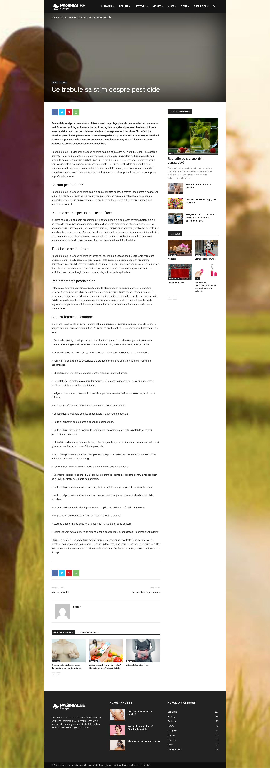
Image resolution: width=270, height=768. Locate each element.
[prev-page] (53, 674)
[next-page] (58, 674)
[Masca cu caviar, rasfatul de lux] (117, 745)
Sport (171, 153)
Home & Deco (174, 279)
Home (54, 17)
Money (157, 6)
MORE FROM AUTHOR (87, 632)
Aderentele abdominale (137, 665)
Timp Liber (200, 6)
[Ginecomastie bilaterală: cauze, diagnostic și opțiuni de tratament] (69, 650)
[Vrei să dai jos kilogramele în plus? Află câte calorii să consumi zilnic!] (106, 650)
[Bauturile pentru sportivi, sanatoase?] (193, 136)
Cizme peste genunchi (205, 259)
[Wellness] (180, 248)
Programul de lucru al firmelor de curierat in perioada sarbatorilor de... (201, 217)
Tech (184, 6)
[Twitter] (62, 112)
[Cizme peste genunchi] (207, 248)
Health (123, 6)
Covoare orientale (176, 282)
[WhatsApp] (76, 112)
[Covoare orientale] (180, 272)
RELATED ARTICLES (63, 632)
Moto (198, 255)
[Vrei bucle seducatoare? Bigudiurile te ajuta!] (117, 730)
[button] (214, 6)
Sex (197, 279)
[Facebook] (55, 112)
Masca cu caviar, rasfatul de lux (144, 741)
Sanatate (72, 17)
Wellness (172, 259)
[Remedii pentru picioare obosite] (175, 188)
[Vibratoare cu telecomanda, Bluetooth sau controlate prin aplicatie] (207, 272)
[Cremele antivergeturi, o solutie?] (117, 714)
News (171, 6)
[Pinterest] (69, 112)
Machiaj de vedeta (61, 592)
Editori (77, 606)
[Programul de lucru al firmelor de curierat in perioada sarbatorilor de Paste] (175, 218)
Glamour (106, 6)
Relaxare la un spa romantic (146, 592)
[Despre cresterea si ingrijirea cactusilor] (175, 203)
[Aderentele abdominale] (143, 650)
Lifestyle (140, 6)
